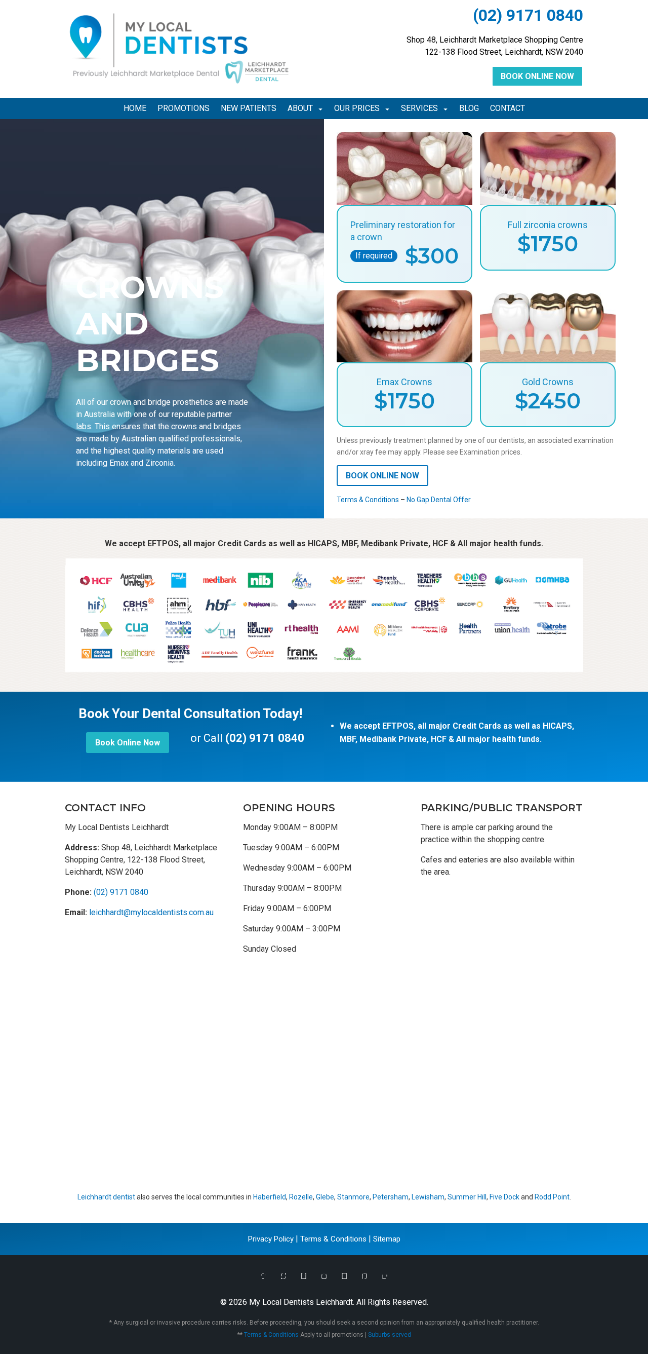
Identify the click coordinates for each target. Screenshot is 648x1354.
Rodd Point (552, 1197)
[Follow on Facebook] (263, 1276)
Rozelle (301, 1197)
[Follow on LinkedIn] (385, 1276)
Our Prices (357, 109)
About (300, 109)
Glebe (325, 1197)
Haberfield (269, 1197)
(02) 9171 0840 (528, 15)
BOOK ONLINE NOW (382, 475)
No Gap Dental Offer (439, 500)
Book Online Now (537, 76)
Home (135, 109)
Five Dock (504, 1197)
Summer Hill (467, 1197)
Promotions (183, 109)
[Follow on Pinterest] (364, 1276)
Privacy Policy (271, 1239)
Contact (507, 109)
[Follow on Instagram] (324, 1276)
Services (419, 109)
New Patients (248, 109)
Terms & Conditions (368, 500)
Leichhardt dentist (106, 1197)
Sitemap (386, 1239)
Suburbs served (389, 1334)
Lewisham (428, 1197)
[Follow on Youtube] (344, 1276)
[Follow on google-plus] (304, 1276)
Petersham (391, 1197)
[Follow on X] (283, 1276)
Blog (469, 109)
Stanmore (353, 1197)
